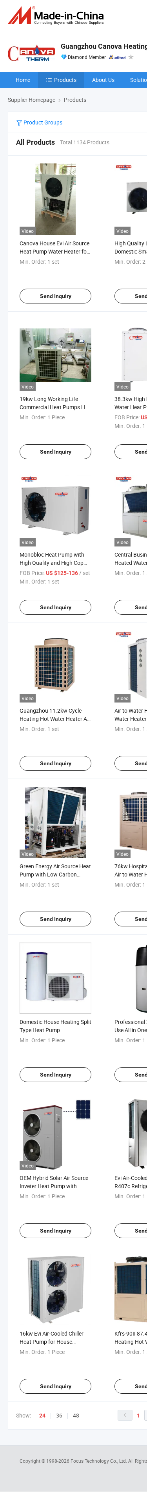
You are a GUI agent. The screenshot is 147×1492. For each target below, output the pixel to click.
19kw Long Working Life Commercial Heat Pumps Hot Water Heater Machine (55, 407)
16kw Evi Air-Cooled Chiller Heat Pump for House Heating (51, 1342)
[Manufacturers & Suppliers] (57, 15)
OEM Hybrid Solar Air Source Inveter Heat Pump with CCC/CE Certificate (54, 1186)
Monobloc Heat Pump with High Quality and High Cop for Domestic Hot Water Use (53, 563)
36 (59, 1415)
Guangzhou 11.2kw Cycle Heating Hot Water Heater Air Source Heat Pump (55, 719)
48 (76, 1415)
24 (42, 1415)
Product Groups (42, 122)
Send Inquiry (55, 296)
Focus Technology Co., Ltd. (99, 1461)
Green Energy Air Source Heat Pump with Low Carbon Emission (55, 874)
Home (23, 79)
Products (65, 79)
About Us (103, 79)
